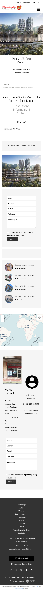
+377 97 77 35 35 (21, 546)
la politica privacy (30, 475)
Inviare (12, 239)
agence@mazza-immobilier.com (21, 549)
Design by (32, 581)
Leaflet (40, 344)
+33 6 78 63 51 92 (32, 404)
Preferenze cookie (17, 581)
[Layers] (39, 317)
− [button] (3, 320)
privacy (37, 586)
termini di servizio (19, 588)
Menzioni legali (32, 578)
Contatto (21, 113)
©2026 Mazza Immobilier (14, 578)
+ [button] (3, 317)
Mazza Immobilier (11, 392)
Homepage (5, 84)
